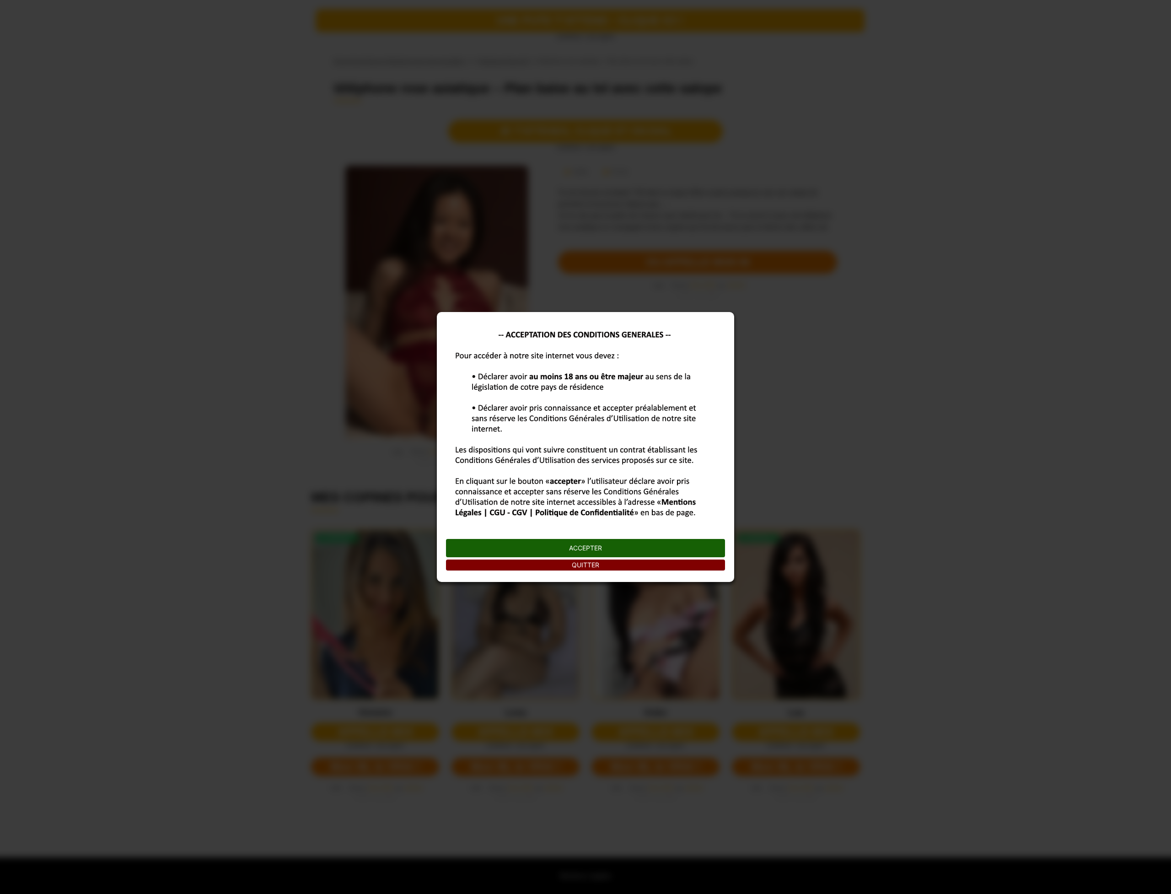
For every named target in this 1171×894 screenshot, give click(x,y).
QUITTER (585, 565)
